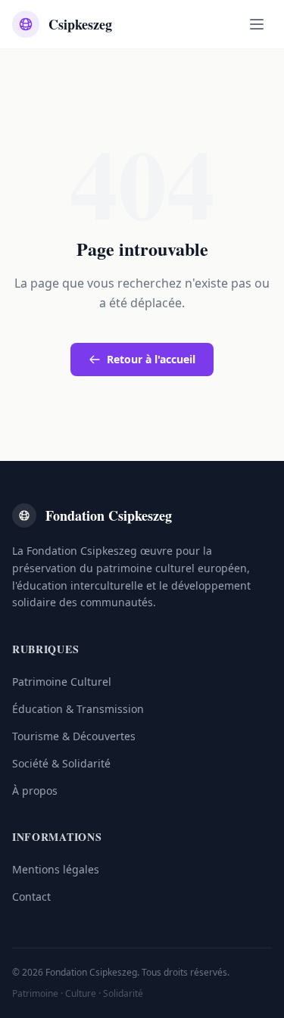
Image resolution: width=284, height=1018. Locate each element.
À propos (35, 790)
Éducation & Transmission (78, 709)
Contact (31, 896)
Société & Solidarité (61, 763)
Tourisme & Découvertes (74, 736)
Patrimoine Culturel (61, 681)
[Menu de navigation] (257, 24)
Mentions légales (55, 869)
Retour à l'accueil (151, 359)
